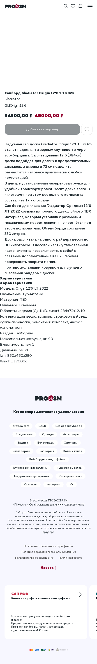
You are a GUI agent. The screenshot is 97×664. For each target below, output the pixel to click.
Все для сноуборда (68, 426)
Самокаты (70, 443)
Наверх (47, 567)
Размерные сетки (70, 476)
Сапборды (46, 451)
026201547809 (74, 504)
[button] (65, 6)
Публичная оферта (70, 558)
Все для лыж (24, 434)
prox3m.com (21, 426)
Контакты (30, 484)
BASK (42, 426)
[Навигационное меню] (90, 6)
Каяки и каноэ (72, 451)
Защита (23, 443)
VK (71, 484)
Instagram (53, 484)
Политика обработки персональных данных (48, 552)
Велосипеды (45, 443)
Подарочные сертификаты (31, 476)
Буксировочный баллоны (30, 468)
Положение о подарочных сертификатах (48, 546)
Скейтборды (21, 451)
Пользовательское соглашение (34, 558)
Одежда (48, 434)
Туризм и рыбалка (69, 468)
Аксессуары (71, 434)
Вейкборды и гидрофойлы (47, 459)
